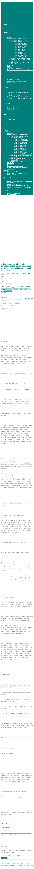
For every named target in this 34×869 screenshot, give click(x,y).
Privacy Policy (29, 865)
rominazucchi (18, 273)
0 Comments (26, 273)
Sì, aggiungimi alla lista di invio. (11, 855)
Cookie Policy (20, 865)
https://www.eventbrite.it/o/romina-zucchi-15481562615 (17, 299)
